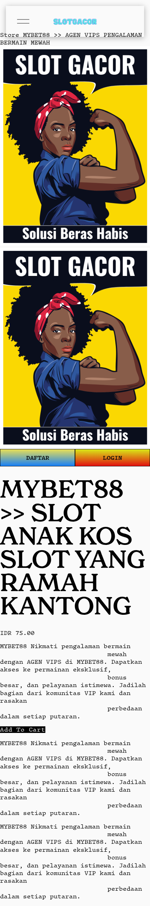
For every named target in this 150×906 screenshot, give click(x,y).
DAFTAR (37, 457)
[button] (22, 729)
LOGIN (112, 457)
